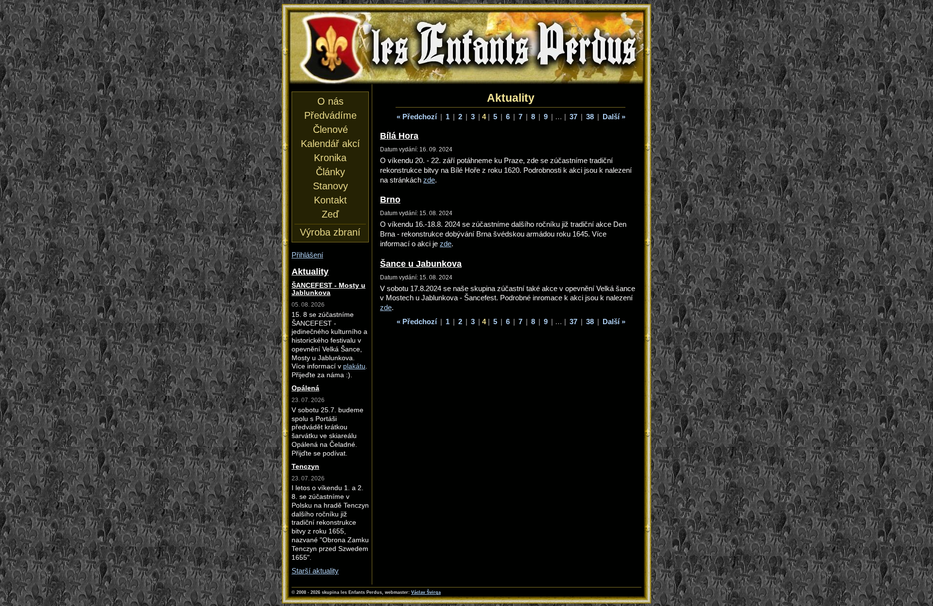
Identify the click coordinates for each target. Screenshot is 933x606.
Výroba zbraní (330, 232)
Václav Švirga (426, 592)
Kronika (330, 157)
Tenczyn (305, 466)
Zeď (330, 214)
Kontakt (330, 200)
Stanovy (330, 186)
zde (429, 180)
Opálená (305, 388)
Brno (390, 199)
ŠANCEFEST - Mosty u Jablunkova (328, 289)
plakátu (354, 366)
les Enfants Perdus (466, 20)
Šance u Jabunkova (421, 263)
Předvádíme (330, 115)
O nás (330, 101)
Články (330, 171)
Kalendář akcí (330, 143)
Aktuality (310, 271)
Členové (330, 129)
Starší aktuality (315, 571)
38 (590, 116)
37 (573, 116)
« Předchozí (417, 116)
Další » (614, 116)
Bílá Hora (399, 135)
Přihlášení (307, 255)
